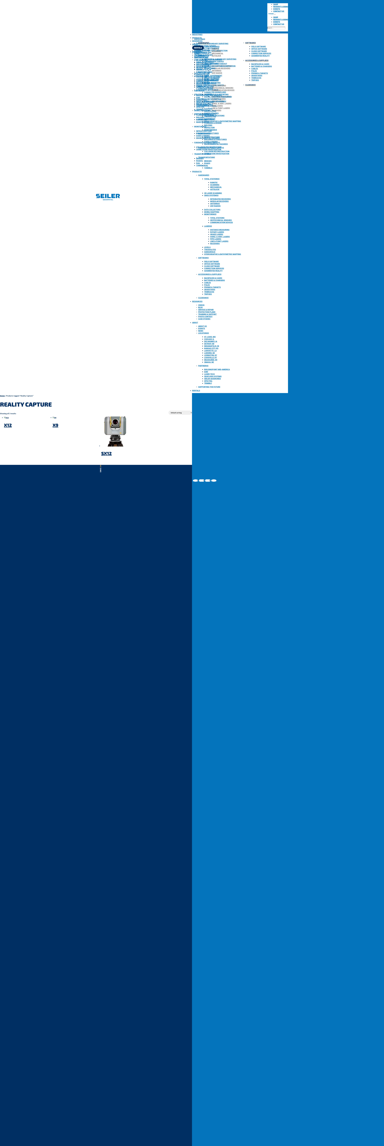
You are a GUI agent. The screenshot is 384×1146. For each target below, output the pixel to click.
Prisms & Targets (259, 73)
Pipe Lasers (217, 106)
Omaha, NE (209, 362)
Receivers (216, 110)
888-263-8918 (170, 485)
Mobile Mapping (205, 119)
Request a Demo (280, 7)
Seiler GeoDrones (212, 379)
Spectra (200, 107)
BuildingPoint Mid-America (217, 369)
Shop (275, 4)
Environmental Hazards (216, 144)
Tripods (255, 80)
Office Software (259, 49)
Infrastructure (204, 131)
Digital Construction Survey (218, 97)
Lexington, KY (210, 355)
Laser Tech (201, 100)
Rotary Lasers (217, 232)
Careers (162, 477)
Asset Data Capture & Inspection (220, 66)
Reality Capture (206, 86)
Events (276, 9)
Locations (203, 333)
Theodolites (210, 250)
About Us (202, 326)
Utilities (202, 105)
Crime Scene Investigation (208, 149)
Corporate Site (157, 481)
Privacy (147, 481)
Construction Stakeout (207, 48)
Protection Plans (202, 52)
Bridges (200, 158)
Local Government (213, 76)
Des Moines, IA (210, 341)
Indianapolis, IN (203, 70)
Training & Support (207, 314)
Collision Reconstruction (216, 151)
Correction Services (261, 53)
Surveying (199, 39)
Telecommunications (214, 116)
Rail (198, 163)
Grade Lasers (216, 234)
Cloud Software (259, 51)
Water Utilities (211, 113)
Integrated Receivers (220, 199)
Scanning (216, 51)
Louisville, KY (210, 357)
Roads (199, 161)
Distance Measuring (219, 230)
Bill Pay (139, 477)
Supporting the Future (209, 387)
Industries (197, 35)
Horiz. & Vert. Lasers (221, 103)
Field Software (258, 46)
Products (197, 38)
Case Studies (204, 319)
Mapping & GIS (204, 72)
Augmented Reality (260, 56)
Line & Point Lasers (221, 108)
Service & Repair (202, 50)
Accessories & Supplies (256, 60)
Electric (208, 109)
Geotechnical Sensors (222, 88)
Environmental (211, 80)
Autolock (216, 56)
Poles (254, 71)
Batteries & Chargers (261, 66)
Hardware (203, 43)
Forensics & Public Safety (210, 148)
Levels (207, 247)
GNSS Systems (210, 195)
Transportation (206, 157)
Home (2, 396)
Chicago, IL (201, 63)
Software (250, 43)
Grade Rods (256, 76)
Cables (254, 69)
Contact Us (278, 11)
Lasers (207, 226)
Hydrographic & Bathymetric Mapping (222, 121)
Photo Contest (201, 57)
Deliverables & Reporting (216, 94)
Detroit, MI (201, 67)
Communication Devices (223, 90)
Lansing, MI (201, 77)
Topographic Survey (214, 61)
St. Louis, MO (202, 60)
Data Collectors (212, 210)
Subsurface (209, 252)
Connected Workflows (215, 92)
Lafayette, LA (202, 74)
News (196, 53)
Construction (205, 89)
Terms (140, 481)
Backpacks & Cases (260, 64)
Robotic (215, 49)
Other (207, 83)
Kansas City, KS (211, 348)
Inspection (209, 127)
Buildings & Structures (215, 139)
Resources (197, 41)
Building (200, 117)
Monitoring (199, 126)
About (195, 44)
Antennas (216, 71)
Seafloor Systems (213, 376)
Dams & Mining (203, 136)
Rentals (198, 48)
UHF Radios (217, 73)
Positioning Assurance (207, 90)
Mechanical (217, 53)
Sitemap (124, 481)
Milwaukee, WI (202, 84)
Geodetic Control (212, 99)
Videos (197, 45)
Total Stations (211, 46)
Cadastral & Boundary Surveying (212, 44)
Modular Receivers (221, 68)
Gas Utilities (210, 111)
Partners (198, 91)
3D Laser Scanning (213, 193)
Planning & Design (213, 123)
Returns (133, 481)
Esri (198, 97)
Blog (200, 307)
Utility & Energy (212, 78)
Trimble (200, 109)
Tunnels (200, 165)
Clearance (250, 85)
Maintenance (210, 130)
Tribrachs (256, 78)
